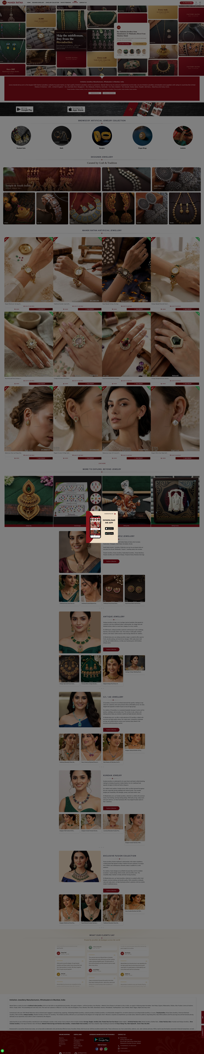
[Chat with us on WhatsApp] (2, 1050)
